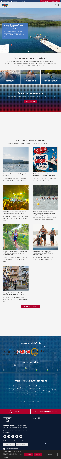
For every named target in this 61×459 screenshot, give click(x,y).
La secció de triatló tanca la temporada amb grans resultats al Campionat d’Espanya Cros (15, 253)
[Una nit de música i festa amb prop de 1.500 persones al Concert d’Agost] (16, 185)
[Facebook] (4, 436)
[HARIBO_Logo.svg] (23, 352)
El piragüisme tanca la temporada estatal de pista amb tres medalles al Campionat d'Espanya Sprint (14, 27)
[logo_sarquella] (37, 352)
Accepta (28, 454)
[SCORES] (38, 444)
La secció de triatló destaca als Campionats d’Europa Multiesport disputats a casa (43, 253)
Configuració (48, 454)
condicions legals (14, 448)
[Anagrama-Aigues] (10, 352)
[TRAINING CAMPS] (51, 77)
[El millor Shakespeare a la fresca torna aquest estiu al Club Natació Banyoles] (45, 147)
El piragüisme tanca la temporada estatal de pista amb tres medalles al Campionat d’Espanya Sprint (44, 213)
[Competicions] (30, 77)
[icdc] (50, 449)
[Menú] (55, 5)
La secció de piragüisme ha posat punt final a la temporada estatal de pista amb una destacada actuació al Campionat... (15, 33)
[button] (58, 5)
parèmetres (5, 457)
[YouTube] (20, 436)
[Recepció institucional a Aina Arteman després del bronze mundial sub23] (16, 266)
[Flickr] (16, 436)
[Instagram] (8, 436)
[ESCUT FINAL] (4, 5)
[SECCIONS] (10, 77)
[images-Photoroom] (51, 352)
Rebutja (38, 454)
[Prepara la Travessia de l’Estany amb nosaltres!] (16, 147)
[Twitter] (12, 436)
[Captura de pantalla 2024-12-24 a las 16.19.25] (45, 421)
